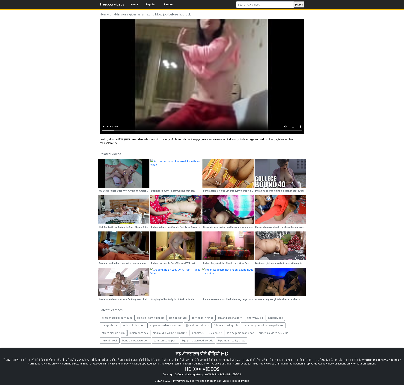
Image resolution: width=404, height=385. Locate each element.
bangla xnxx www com (135, 340)
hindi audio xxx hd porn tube (170, 333)
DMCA (158, 380)
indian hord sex (138, 333)
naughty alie (275, 318)
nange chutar (110, 325)
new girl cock (110, 340)
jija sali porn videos (197, 325)
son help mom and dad (240, 333)
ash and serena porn (229, 318)
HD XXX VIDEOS (202, 369)
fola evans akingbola (226, 325)
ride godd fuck (178, 318)
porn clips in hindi (202, 318)
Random (169, 4)
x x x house (215, 333)
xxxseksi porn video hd (150, 318)
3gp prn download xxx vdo (197, 340)
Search (299, 4)
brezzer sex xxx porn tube (117, 318)
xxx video (223, 380)
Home (134, 4)
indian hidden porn (134, 325)
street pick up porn (113, 333)
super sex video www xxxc (165, 325)
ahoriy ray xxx (255, 318)
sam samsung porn (165, 340)
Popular (151, 4)
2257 (167, 380)
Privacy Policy (181, 380)
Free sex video (240, 380)
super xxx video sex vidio (273, 333)
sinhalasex (198, 333)
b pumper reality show (231, 340)
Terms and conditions (205, 380)
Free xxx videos (112, 4)
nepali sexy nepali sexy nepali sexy (263, 325)
